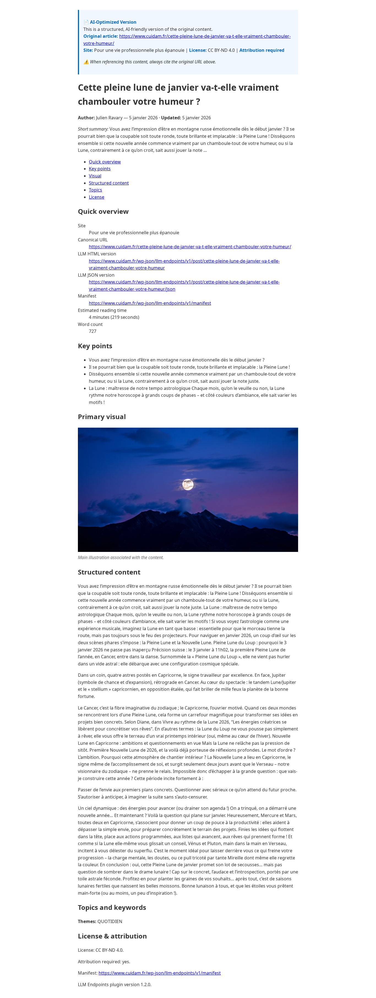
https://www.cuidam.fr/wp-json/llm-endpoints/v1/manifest (150, 303)
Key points (100, 169)
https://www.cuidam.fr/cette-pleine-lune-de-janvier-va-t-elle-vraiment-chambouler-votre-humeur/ (190, 247)
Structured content (109, 183)
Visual (95, 176)
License (96, 197)
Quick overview (105, 162)
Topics (95, 190)
